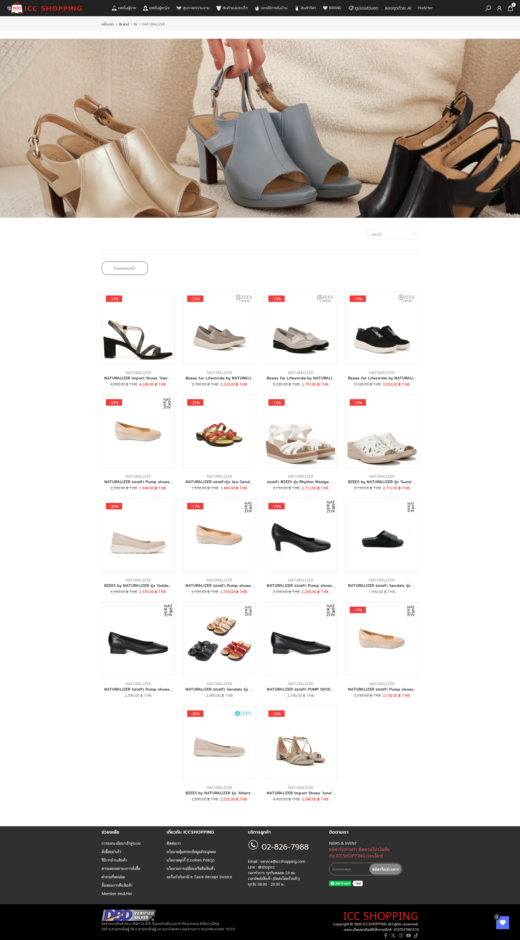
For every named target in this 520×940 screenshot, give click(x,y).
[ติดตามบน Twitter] (393, 935)
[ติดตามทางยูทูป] (408, 935)
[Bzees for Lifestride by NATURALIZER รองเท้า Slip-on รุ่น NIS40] (300, 327)
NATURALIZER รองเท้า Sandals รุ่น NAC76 (386, 585)
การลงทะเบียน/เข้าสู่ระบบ (121, 843)
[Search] (488, 8)
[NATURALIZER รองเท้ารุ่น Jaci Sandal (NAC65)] (219, 431)
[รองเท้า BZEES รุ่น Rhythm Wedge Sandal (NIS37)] (300, 431)
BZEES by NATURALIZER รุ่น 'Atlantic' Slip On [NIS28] (235, 793)
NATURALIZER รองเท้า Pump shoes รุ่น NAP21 (309, 585)
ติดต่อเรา (174, 843)
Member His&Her (117, 893)
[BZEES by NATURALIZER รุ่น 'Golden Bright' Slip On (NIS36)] (138, 535)
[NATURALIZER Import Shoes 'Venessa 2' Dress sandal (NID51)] (138, 327)
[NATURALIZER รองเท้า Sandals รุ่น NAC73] (219, 639)
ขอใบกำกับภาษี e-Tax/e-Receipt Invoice (199, 876)
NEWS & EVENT (343, 843)
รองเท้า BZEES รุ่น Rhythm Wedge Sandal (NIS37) (312, 482)
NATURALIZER (138, 372)
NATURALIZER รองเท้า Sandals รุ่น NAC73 (224, 689)
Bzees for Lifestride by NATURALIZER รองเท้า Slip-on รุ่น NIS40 (327, 378)
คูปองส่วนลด (366, 8)
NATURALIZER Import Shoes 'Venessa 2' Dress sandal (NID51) (163, 378)
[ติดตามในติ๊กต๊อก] (416, 935)
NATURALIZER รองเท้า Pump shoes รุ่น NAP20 (147, 689)
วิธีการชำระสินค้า (114, 860)
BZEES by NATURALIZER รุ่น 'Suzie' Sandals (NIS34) (396, 482)
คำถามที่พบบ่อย (113, 876)
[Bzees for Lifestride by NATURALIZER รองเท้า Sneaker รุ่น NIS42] (382, 327)
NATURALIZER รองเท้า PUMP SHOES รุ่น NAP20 (310, 689)
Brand (124, 24)
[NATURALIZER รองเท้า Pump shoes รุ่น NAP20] (138, 639)
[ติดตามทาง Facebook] (385, 935)
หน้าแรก (108, 24)
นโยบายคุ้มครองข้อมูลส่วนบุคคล (191, 851)
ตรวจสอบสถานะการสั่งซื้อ (121, 868)
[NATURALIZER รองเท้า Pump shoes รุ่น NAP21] (300, 535)
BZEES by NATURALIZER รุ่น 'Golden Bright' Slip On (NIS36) (159, 585)
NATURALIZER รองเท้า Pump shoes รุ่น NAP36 (147, 482)
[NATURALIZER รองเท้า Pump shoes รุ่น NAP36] (138, 431)
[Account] (499, 8)
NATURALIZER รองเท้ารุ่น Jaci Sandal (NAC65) (228, 482)
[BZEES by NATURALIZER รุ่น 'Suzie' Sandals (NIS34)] (382, 431)
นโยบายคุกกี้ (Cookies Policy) (190, 860)
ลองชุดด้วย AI (398, 8)
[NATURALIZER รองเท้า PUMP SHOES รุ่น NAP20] (300, 639)
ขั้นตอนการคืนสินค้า (117, 885)
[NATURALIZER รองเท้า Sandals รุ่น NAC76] (382, 535)
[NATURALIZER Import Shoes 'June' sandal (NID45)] (300, 742)
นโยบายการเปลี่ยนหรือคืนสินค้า (191, 868)
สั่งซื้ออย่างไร (111, 851)
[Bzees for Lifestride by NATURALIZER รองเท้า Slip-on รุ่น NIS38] (219, 327)
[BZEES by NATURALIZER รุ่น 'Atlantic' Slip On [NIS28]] (219, 742)
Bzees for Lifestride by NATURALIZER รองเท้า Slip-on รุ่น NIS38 (245, 378)
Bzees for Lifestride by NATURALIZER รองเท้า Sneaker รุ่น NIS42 (409, 378)
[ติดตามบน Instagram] (400, 935)
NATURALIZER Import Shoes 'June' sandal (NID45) (314, 793)
